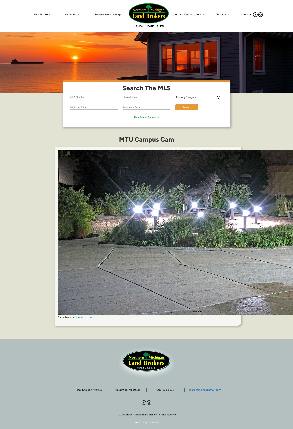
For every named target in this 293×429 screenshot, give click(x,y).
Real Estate (42, 14)
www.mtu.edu (85, 317)
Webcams (72, 14)
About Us (222, 14)
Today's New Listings (108, 14)
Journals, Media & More (188, 14)
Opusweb (153, 422)
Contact (246, 14)
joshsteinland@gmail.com (205, 390)
